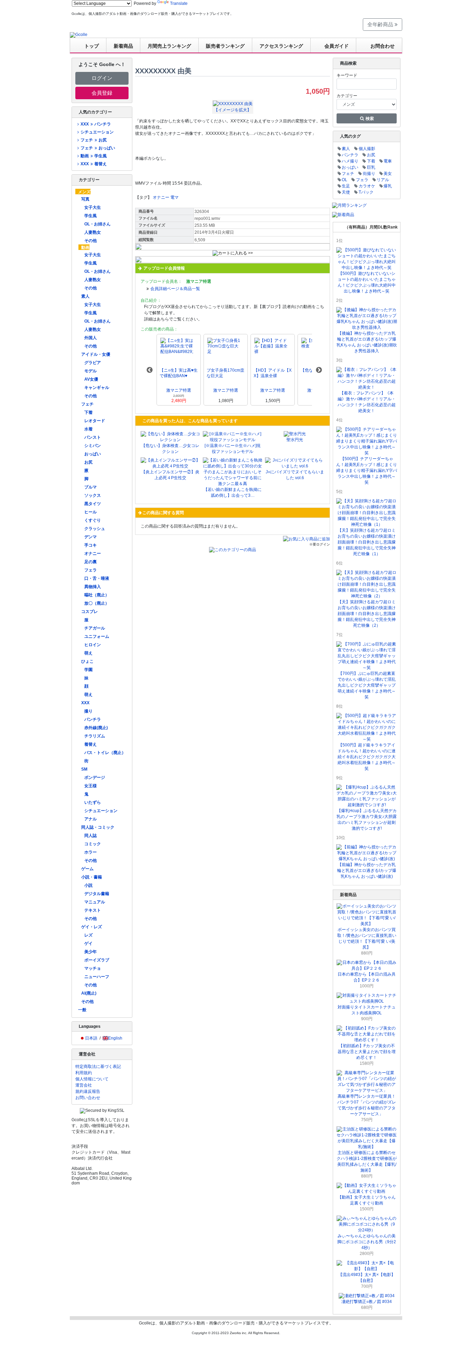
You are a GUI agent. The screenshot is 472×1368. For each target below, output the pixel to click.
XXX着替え (93, 163)
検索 (369, 118)
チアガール (94, 628)
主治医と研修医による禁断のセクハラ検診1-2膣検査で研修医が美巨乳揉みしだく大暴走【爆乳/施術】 (367, 1161)
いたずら (92, 802)
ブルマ (90, 487)
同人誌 (90, 835)
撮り (88, 711)
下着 (88, 412)
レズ (88, 935)
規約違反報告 (87, 1091)
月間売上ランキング (169, 46)
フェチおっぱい (98, 148)
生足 (346, 186)
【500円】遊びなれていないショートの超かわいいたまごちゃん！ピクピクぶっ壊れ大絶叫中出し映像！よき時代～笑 (367, 282)
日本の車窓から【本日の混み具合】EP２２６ (367, 977)
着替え (90, 744)
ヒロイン (92, 644)
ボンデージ (94, 777)
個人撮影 (367, 148)
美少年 (90, 951)
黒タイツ (92, 503)
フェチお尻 (93, 140)
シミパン (92, 445)
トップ (91, 46)
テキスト (92, 910)
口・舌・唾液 (96, 578)
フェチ (87, 404)
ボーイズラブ (96, 960)
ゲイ (88, 943)
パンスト (92, 437)
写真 (85, 199)
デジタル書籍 (96, 893)
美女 (388, 173)
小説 (88, 885)
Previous (149, 370)
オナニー (92, 553)
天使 (346, 192)
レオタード (94, 420)
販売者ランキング (225, 46)
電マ (174, 197)
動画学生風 (93, 155)
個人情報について (91, 1079)
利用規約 (83, 1072)
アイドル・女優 (95, 354)
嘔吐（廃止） (96, 595)
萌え (88, 653)
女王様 (90, 785)
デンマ (90, 536)
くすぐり (92, 520)
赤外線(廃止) (96, 727)
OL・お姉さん (97, 224)
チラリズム (94, 736)
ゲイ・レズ (91, 926)
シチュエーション (97, 132)
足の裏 (90, 561)
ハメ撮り (350, 161)
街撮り (369, 173)
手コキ (90, 545)
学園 (88, 669)
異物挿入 (92, 586)
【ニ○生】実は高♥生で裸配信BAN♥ (179, 373)
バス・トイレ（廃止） (105, 752)
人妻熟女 (92, 232)
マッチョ (92, 968)
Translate (179, 3)
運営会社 (83, 1085)
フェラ (90, 570)
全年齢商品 (381, 24)
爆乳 (388, 186)
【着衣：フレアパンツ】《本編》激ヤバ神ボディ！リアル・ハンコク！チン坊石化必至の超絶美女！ (367, 402)
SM (84, 769)
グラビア (92, 362)
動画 (85, 247)
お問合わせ (382, 46)
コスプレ (89, 611)
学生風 (90, 215)
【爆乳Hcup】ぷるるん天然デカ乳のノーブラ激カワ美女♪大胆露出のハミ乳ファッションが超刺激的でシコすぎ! (367, 819)
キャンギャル (96, 387)
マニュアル (94, 902)
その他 (90, 240)
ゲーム (87, 868)
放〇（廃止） (96, 603)
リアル (383, 179)
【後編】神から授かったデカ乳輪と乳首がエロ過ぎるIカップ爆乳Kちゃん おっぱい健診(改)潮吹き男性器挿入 (367, 342)
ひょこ (87, 661)
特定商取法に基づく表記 (98, 1066)
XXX (85, 702)
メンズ (84, 191)
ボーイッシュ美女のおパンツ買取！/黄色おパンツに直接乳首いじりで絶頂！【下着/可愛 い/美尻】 (366, 938)
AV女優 (91, 379)
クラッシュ (94, 528)
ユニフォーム (96, 636)
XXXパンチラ (96, 124)
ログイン (102, 78)
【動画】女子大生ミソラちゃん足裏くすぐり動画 (367, 1200)
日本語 (91, 1038)
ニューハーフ (96, 976)
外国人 (90, 337)
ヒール (90, 512)
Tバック (366, 192)
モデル (90, 371)
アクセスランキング (281, 46)
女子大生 (92, 207)
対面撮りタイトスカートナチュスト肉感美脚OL (367, 1010)
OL (344, 179)
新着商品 (123, 46)
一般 (82, 1009)
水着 (88, 429)
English (115, 1038)
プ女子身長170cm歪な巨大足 (225, 373)
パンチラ (92, 719)
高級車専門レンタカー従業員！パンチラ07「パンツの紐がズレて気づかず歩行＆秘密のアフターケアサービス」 (366, 1105)
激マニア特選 (178, 390)
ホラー (90, 852)
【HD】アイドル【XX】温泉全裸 (273, 373)
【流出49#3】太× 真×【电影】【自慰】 (366, 1277)
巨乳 (371, 167)
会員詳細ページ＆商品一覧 (175, 288)
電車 (388, 161)
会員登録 (102, 93)
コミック (92, 843)
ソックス (92, 495)
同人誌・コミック (97, 827)
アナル (90, 819)
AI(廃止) (88, 993)
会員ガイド (336, 46)
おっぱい (92, 454)
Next (318, 370)
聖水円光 (294, 439)
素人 (85, 296)
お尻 (88, 462)
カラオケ (367, 186)
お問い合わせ (87, 1097)
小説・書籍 (91, 877)
